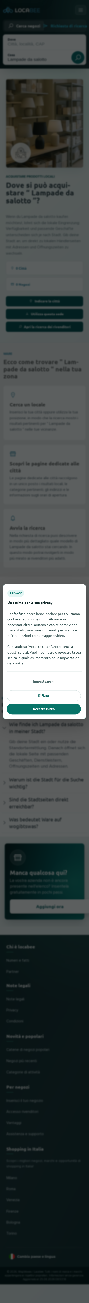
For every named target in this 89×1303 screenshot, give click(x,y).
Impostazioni (43, 681)
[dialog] (44, 651)
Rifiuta (43, 695)
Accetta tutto (44, 709)
